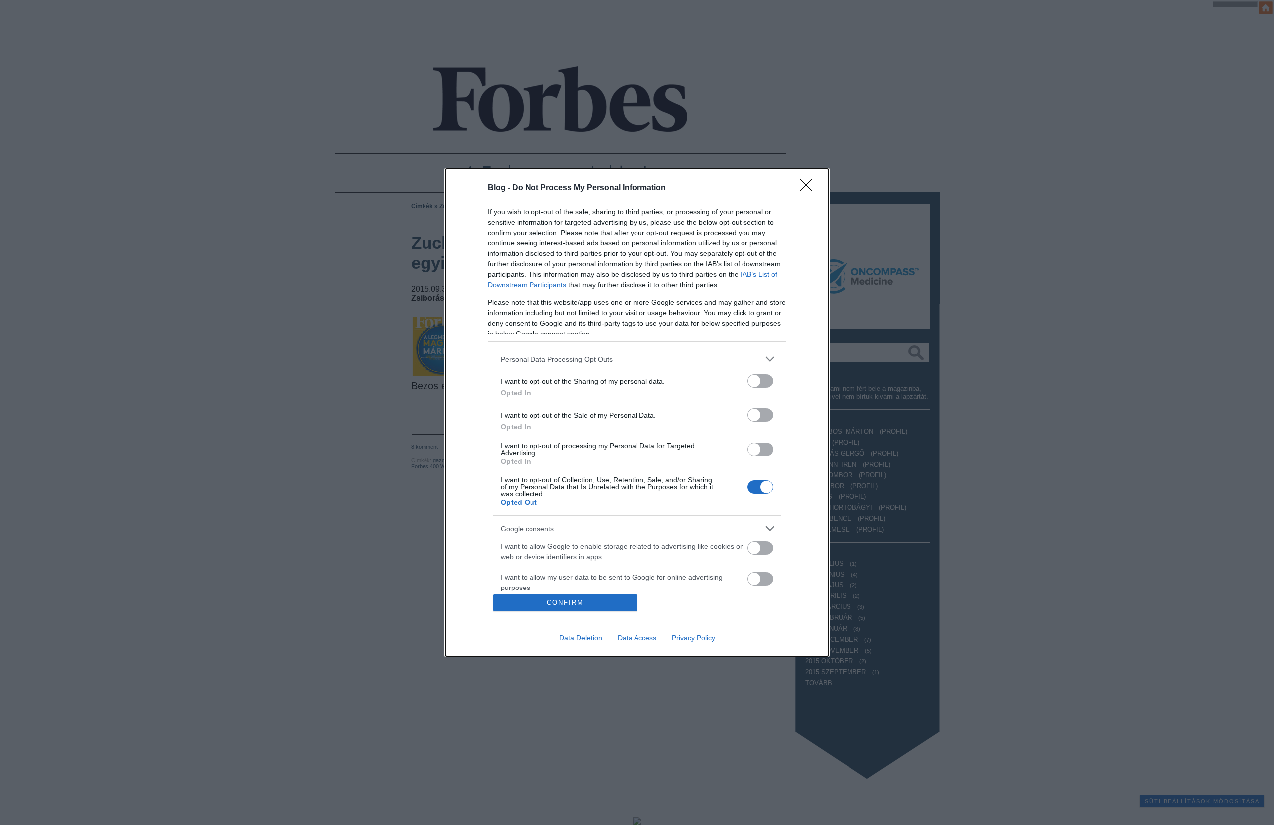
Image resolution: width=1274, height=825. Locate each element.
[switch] (760, 381)
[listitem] (637, 359)
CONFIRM (565, 602)
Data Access (637, 638)
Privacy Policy (693, 638)
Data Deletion (580, 638)
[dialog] (637, 412)
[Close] (809, 188)
